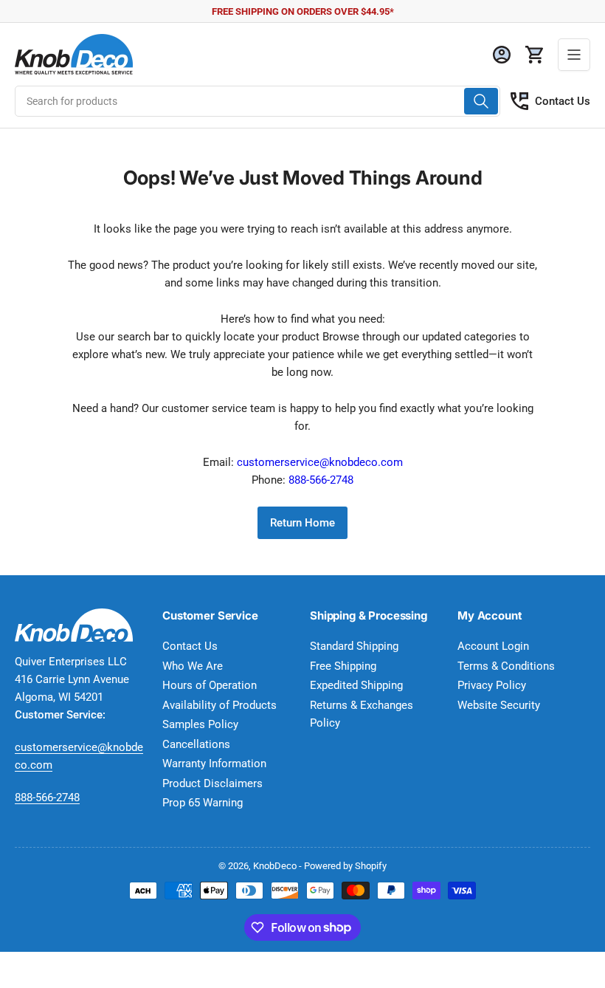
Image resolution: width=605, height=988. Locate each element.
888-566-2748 (320, 480)
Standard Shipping (354, 646)
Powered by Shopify (345, 865)
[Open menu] (574, 54)
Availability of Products (219, 705)
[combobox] (257, 101)
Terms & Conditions (506, 666)
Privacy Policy (491, 685)
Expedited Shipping (356, 685)
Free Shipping (343, 666)
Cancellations (196, 744)
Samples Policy (200, 724)
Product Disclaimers (212, 783)
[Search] (481, 101)
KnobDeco (275, 865)
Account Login (493, 646)
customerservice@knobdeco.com (320, 462)
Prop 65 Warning (202, 802)
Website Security (498, 705)
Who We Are (192, 666)
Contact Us (562, 101)
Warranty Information (214, 763)
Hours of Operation (209, 685)
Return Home (302, 522)
